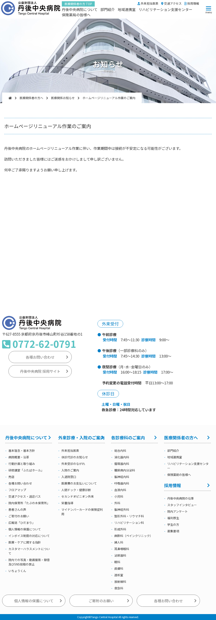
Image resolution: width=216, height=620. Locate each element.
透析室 (118, 575)
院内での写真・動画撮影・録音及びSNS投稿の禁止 (29, 562)
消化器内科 (121, 457)
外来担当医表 (149, 3)
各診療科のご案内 (128, 437)
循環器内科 (121, 464)
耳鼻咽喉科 (121, 549)
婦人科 (118, 542)
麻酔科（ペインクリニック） (133, 536)
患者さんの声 (17, 509)
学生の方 (173, 524)
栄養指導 (67, 503)
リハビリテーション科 (129, 522)
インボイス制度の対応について (29, 536)
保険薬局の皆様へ (76, 14)
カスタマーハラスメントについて (29, 551)
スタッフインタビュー (182, 505)
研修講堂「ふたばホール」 (26, 470)
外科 (117, 503)
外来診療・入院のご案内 (81, 437)
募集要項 (173, 531)
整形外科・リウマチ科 (129, 516)
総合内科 (120, 450)
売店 (11, 477)
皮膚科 (118, 568)
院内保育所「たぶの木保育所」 (29, 503)
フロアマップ (17, 490)
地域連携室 (127, 9)
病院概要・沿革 (18, 457)
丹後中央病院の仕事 (180, 498)
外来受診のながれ (73, 464)
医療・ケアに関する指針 (24, 542)
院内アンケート (177, 511)
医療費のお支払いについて (79, 483)
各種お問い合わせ (40, 357)
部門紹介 (107, 9)
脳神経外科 (121, 509)
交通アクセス (172, 3)
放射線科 (120, 581)
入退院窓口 (68, 477)
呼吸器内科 (121, 483)
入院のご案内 (70, 470)
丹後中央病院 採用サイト (40, 371)
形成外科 (120, 529)
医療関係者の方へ (181, 437)
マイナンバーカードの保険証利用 (82, 511)
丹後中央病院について (79, 9)
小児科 (118, 496)
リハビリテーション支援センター (165, 9)
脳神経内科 (121, 477)
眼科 (117, 562)
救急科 (118, 588)
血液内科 (120, 490)
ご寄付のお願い (18, 516)
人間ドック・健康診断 (76, 490)
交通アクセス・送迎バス (24, 496)
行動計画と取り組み (21, 464)
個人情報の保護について (24, 529)
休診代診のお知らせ (74, 457)
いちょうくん (17, 571)
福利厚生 (173, 518)
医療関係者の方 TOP (78, 4)
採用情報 (193, 3)
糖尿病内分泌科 (124, 470)
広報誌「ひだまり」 (21, 522)
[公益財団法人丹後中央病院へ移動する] (10, 98)
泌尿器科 (120, 555)
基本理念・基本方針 (21, 450)
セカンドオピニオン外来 (77, 496)
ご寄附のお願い (101, 600)
